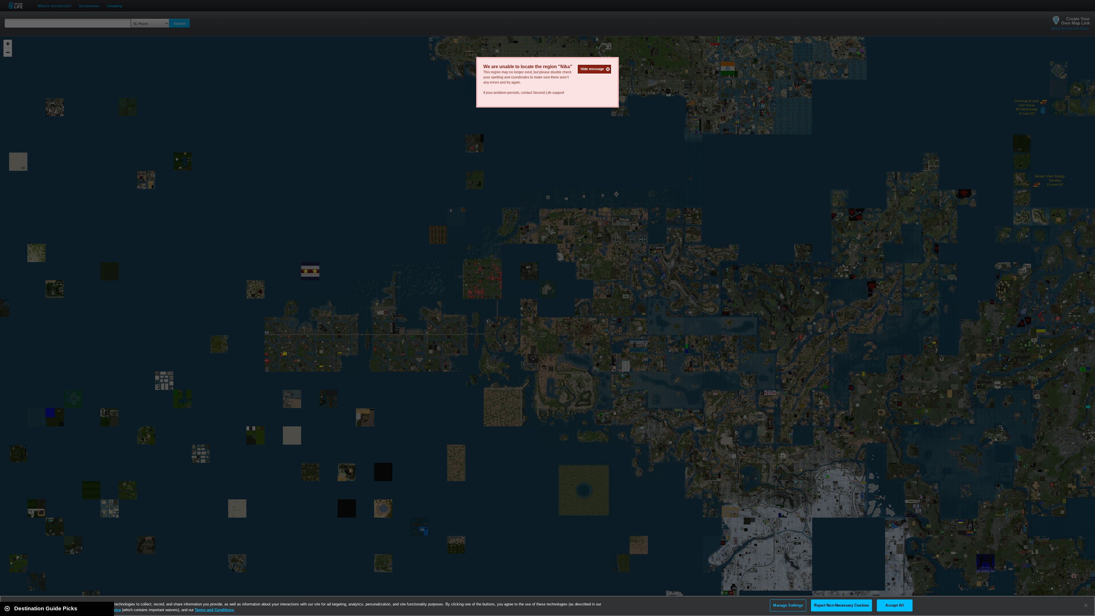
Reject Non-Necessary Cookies (841, 605)
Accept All (894, 605)
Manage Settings (788, 605)
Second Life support (548, 93)
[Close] (1086, 605)
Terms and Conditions (214, 610)
